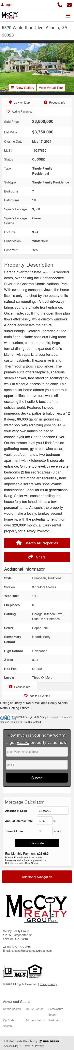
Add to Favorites (21, 111)
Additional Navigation (37, 877)
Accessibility (11, 1046)
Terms (26, 1046)
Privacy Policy (48, 984)
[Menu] (68, 15)
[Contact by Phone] (59, 4)
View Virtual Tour (51, 87)
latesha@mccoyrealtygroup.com (31, 950)
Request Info (56, 102)
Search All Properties (40, 542)
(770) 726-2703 (21, 947)
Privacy (39, 1046)
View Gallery (25, 87)
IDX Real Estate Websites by (21, 1041)
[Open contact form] (69, 4)
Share (40, 556)
